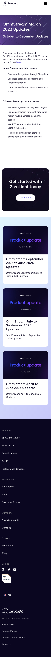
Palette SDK (8, 445)
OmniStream (9, 453)
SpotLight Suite (10, 438)
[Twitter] (8, 569)
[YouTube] (14, 569)
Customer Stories (11, 502)
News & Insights (10, 520)
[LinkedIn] (3, 569)
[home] (10, 3)
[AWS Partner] (6, 578)
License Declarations (13, 637)
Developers (8, 486)
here (19, 62)
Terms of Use (8, 624)
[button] (46, 3)
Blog (4, 553)
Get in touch (25, 197)
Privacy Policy (9, 631)
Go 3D (6, 461)
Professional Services (13, 469)
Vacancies (7, 545)
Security (6, 644)
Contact (6, 528)
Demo (5, 494)
